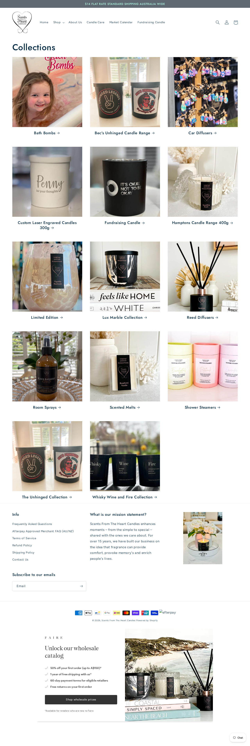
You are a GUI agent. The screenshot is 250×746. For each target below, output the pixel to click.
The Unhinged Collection (45, 497)
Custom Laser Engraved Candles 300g (47, 225)
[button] (58, 22)
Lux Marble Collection (123, 317)
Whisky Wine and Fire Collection (122, 497)
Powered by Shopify (147, 620)
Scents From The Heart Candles (119, 620)
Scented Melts (123, 407)
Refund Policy (22, 545)
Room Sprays (44, 407)
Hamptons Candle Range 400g (200, 222)
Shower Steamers (200, 407)
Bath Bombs (44, 133)
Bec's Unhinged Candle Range (122, 133)
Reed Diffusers (200, 317)
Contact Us (20, 559)
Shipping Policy (23, 552)
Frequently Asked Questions (32, 524)
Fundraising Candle (122, 222)
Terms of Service (24, 538)
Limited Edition (44, 317)
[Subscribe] (81, 586)
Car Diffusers (200, 133)
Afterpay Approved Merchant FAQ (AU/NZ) (43, 531)
